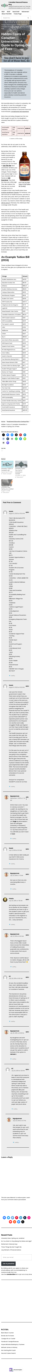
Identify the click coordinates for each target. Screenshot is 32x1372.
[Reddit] (14, 1221)
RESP (3, 12)
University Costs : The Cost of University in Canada (20, 471)
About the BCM (6, 14)
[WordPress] (20, 1217)
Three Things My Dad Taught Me (11, 1247)
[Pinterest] (16, 1217)
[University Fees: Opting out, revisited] (7, 482)
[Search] (28, 18)
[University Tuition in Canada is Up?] (7, 464)
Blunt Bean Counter (7, 1333)
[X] (22, 1221)
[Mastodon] (12, 1217)
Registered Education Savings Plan (11, 56)
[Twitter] (8, 1217)
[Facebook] (4, 1217)
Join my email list (8, 1264)
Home (14, 25)
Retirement (25, 12)
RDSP (8, 12)
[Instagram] (28, 1217)
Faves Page (18, 14)
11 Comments (14, 54)
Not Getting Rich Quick (8, 1350)
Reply (27, 512)
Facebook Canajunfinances (10, 1341)
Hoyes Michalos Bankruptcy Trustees (12, 1344)
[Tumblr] (24, 1217)
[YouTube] (10, 1221)
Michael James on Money (9, 1347)
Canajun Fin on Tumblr (8, 1338)
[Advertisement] (16, 1302)
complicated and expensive (20, 111)
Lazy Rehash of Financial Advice (11, 1250)
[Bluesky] (18, 1221)
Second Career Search (8, 1353)
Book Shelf (16, 12)
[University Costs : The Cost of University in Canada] (21, 464)
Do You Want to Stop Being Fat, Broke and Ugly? (16, 1241)
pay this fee (7, 166)
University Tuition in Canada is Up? (7, 469)
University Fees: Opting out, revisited (7, 488)
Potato (11, 898)
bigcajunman (14, 796)
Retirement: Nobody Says (9, 1244)
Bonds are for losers (7, 1336)
